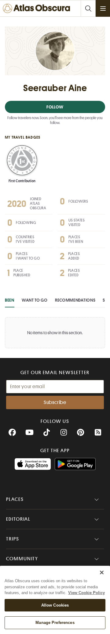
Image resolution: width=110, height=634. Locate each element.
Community (22, 558)
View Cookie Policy (86, 592)
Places (15, 499)
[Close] (101, 572)
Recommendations (75, 300)
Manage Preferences (54, 622)
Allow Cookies (55, 605)
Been (9, 300)
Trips (12, 539)
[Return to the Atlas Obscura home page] (37, 8)
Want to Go (35, 300)
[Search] (88, 8)
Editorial (18, 519)
